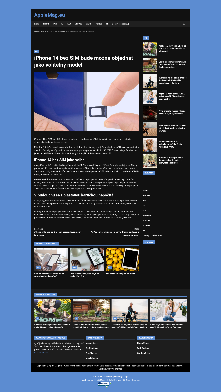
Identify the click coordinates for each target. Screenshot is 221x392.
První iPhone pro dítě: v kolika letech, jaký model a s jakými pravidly (150, 129)
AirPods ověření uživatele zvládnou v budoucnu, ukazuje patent (115, 231)
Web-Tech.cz (143, 348)
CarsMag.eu (91, 353)
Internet (136, 380)
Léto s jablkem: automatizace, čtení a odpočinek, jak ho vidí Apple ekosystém (150, 65)
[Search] (184, 24)
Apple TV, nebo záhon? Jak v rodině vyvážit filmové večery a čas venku (150, 97)
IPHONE (46, 24)
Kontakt (99, 24)
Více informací (41, 352)
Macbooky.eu (92, 343)
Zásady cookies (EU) (120, 24)
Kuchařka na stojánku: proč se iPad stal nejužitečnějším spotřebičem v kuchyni (150, 81)
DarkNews (104, 368)
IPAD (55, 24)
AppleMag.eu (49, 15)
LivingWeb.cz (143, 343)
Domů (36, 24)
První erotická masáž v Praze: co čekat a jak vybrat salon (150, 113)
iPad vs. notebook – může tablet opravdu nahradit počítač (51, 259)
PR (107, 24)
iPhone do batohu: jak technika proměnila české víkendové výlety (150, 145)
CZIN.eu (127, 380)
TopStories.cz (92, 348)
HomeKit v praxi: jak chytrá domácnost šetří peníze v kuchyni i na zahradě (150, 161)
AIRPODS (78, 24)
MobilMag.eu (92, 358)
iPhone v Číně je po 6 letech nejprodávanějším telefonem (57, 231)
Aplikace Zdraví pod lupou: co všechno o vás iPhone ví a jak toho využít (150, 49)
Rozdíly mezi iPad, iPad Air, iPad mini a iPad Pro (87, 259)
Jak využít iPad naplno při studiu (122, 259)
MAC (69, 24)
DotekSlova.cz (115, 380)
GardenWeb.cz (144, 353)
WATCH (89, 24)
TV (62, 24)
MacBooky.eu (88, 380)
